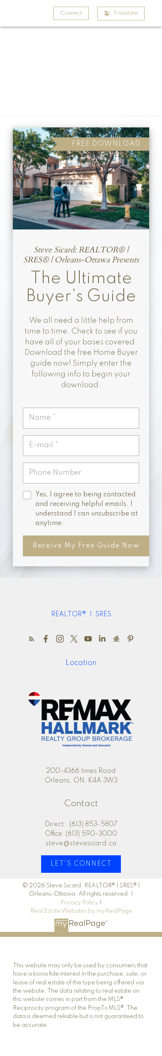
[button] (71, 13)
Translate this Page (125, 13)
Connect (71, 13)
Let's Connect (81, 864)
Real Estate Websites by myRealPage (81, 911)
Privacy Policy (79, 903)
